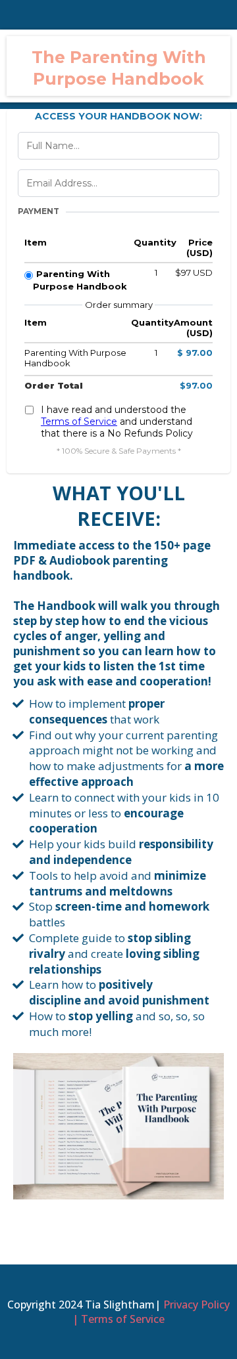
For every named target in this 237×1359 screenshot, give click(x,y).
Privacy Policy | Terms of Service (151, 1311)
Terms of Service (79, 421)
